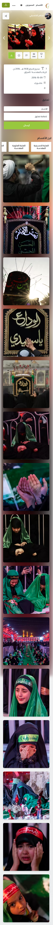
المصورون (30, 5)
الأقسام (39, 5)
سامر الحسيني (36, 15)
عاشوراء (38, 83)
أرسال (26, 125)
